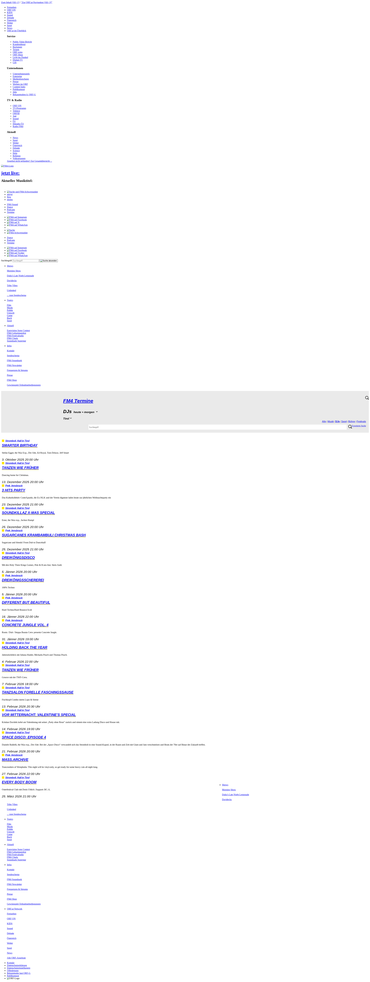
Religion (17, 156)
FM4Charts (12, 338)
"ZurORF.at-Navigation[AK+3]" (36, 2)
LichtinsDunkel (20, 57)
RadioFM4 (18, 126)
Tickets (16, 49)
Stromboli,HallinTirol (17, 441)
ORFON (11, 10)
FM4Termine (78, 401)
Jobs (15, 92)
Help (15, 153)
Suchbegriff (6, 260)
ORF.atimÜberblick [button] (16, 30)
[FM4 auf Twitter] (15, 253)
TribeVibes (12, 285)
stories (10, 199)
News (9, 28)
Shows (10, 266)
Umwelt (10, 313)
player (10, 194)
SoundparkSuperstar (16, 341)
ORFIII (16, 113)
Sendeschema (13, 355)
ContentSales (19, 87)
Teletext (16, 111)
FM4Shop (12, 380)
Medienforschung (21, 79)
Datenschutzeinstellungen (18, 968)
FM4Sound (12, 204)
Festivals (361, 421)
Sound (10, 15)
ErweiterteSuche (359, 426)
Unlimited (11, 290)
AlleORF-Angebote (16, 958)
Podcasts (11, 209)
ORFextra (17, 52)
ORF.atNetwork (14, 909)
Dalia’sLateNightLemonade (20, 275)
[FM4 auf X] (13, 222)
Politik (10, 310)
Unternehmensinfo (21, 74)
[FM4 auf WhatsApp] (17, 225)
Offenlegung (12, 970)
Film (9, 305)
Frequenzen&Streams (17, 370)
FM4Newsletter (14, 365)
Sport (9, 25)
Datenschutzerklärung (17, 965)
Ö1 (14, 121)
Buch (9, 318)
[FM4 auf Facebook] (17, 219)
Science (16, 150)
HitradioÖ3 (18, 124)
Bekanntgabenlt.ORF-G (24, 94)
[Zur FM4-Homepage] (7, 166)
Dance (10, 207)
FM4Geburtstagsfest (16, 333)
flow (9, 197)
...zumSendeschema (16, 295)
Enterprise (17, 76)
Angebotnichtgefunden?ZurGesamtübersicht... (29, 161)
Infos (9, 346)
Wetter (10, 23)
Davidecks (12, 280)
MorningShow (14, 271)
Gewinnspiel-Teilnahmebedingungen (24, 385)
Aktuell (10, 325)
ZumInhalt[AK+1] (10, 2)
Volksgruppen (19, 158)
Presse (15, 81)
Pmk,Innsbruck (14, 485)
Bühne (351, 421)
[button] (22, 192)
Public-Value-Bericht (22, 42)
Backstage (17, 47)
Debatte (10, 17)
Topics (10, 300)
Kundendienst (19, 44)
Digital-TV (18, 60)
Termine (10, 212)
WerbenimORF (20, 84)
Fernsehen (11, 7)
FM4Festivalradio (15, 335)
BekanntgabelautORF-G (18, 973)
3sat (14, 116)
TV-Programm (19, 108)
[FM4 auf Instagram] (17, 217)
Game (9, 315)
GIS (14, 62)
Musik (10, 307)
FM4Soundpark (14, 360)
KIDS (9, 12)
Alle (324, 421)
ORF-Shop (18, 55)
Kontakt (10, 350)
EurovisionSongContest (18, 330)
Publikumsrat (19, 89)
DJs (337, 421)
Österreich (11, 20)
